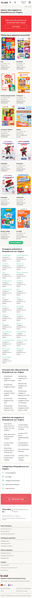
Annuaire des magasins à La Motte (22, 386)
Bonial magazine (5, 531)
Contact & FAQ (5, 565)
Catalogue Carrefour (6, 546)
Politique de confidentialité (23, 588)
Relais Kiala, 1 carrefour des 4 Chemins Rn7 (9, 450)
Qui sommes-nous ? (6, 529)
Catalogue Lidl (5, 541)
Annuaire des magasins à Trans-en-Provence (23, 401)
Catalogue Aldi (5, 558)
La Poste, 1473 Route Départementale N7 (23, 437)
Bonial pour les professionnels (9, 567)
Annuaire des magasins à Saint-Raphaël (9, 393)
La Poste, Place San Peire (8, 444)
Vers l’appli (16, 26)
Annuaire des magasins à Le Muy (22, 378)
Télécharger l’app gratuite (8, 534)
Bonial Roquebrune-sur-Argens (11, 516)
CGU (2, 591)
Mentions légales (5, 588)
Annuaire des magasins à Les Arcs (8, 401)
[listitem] (8, 53)
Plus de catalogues (16, 242)
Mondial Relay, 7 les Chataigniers (23, 444)
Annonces (26, 6)
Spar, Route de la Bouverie (23, 450)
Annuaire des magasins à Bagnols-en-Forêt (23, 393)
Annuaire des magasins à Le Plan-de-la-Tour (9, 408)
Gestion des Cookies (22, 591)
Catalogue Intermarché (7, 555)
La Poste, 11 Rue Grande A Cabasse (23, 458)
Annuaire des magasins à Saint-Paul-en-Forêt (23, 408)
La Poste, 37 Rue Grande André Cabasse (9, 458)
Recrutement (4, 570)
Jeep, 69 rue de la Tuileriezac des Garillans (9, 436)
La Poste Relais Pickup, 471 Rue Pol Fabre (23, 427)
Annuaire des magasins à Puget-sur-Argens (9, 378)
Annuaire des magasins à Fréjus (9, 386)
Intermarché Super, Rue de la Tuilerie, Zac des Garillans (9, 427)
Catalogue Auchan (6, 553)
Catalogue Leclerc (6, 543)
